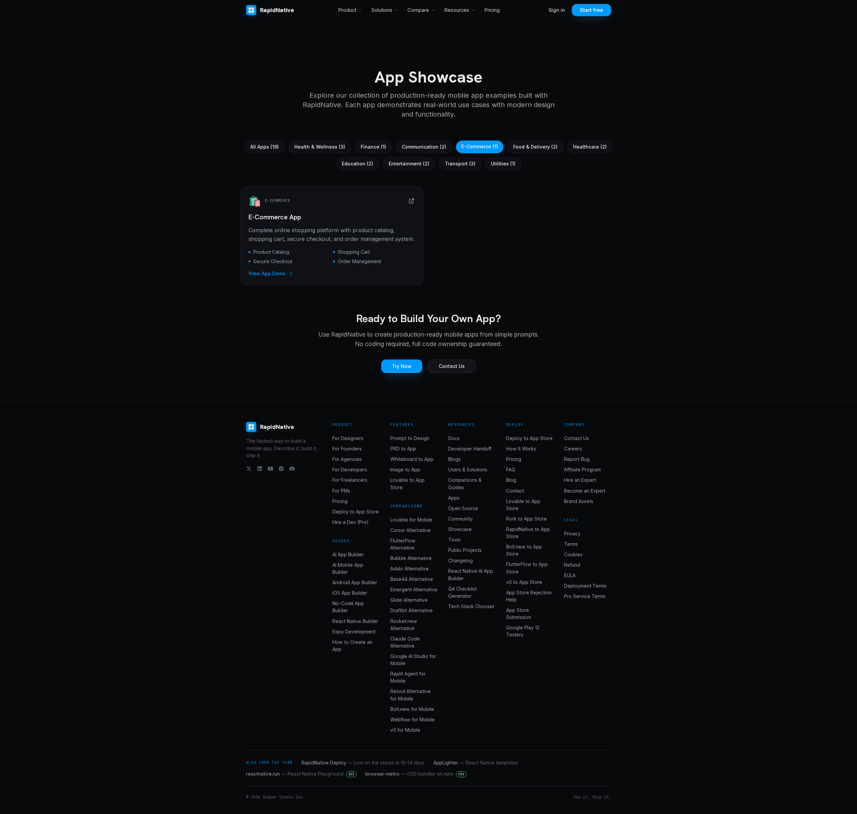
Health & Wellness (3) (319, 147)
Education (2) (357, 163)
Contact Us (452, 366)
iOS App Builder (349, 593)
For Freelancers (349, 480)
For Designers (347, 438)
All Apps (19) (264, 147)
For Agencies (347, 459)
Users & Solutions (467, 469)
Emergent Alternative (413, 589)
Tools (454, 539)
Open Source (463, 508)
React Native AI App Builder (470, 574)
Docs (454, 438)
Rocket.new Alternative (403, 624)
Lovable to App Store (407, 483)
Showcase (460, 529)
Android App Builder (354, 582)
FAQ (510, 469)
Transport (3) (460, 163)
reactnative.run (300, 774)
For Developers (349, 469)
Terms (571, 544)
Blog (511, 480)
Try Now (401, 366)
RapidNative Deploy (363, 762)
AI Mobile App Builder (347, 568)
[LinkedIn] (259, 468)
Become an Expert (584, 491)
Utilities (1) (503, 163)
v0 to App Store (524, 582)
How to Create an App (352, 645)
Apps (454, 498)
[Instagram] (281, 468)
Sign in (557, 10)
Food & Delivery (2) (535, 147)
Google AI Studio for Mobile (413, 659)
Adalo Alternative (409, 568)
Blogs (454, 459)
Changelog (460, 560)
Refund (572, 565)
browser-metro (414, 774)
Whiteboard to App (411, 459)
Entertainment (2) (409, 163)
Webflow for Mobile (412, 719)
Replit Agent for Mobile (408, 677)
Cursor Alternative (410, 530)
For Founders (347, 448)
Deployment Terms (585, 586)
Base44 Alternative (411, 579)
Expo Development (353, 631)
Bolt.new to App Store (524, 550)
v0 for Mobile (405, 730)
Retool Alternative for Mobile (410, 694)
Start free (591, 10)
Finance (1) (373, 147)
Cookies (573, 554)
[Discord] (292, 468)
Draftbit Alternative (411, 610)
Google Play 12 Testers (522, 631)
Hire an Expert (580, 480)
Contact (515, 491)
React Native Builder (355, 621)
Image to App (405, 469)
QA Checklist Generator (462, 592)
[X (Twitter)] (249, 468)
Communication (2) (424, 147)
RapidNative (277, 10)
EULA (569, 575)
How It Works (521, 448)
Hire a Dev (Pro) (350, 522)
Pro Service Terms (584, 596)
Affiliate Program (582, 469)
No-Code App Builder (348, 606)
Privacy (572, 533)
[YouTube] (270, 468)
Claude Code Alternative (405, 642)
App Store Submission (518, 613)
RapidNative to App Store (528, 532)
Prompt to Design (409, 438)
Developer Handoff (469, 448)
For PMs (341, 491)
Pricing (492, 10)
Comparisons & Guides (465, 483)
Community (460, 519)
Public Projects (465, 550)
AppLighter (475, 762)
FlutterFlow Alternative (403, 544)
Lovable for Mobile (411, 520)
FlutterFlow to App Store (527, 567)
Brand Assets (578, 501)
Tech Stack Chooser (471, 606)
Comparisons (406, 506)
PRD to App (403, 448)
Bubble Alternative (411, 558)
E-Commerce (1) (479, 146)
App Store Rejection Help (529, 596)
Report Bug (577, 459)
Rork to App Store (526, 519)
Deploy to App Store (355, 511)
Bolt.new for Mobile (412, 709)
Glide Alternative (409, 600)
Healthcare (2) (590, 147)
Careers (573, 448)
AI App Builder (348, 554)
